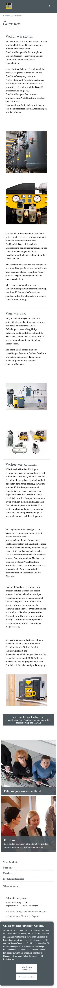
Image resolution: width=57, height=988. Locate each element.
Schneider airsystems (13, 16)
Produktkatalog (12, 886)
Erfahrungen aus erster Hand (22, 791)
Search (50, 6)
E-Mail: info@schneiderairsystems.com (27, 911)
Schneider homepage (12, 5)
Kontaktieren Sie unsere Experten (24, 916)
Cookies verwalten (26, 977)
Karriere (9, 840)
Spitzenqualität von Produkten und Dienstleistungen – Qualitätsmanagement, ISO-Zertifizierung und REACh (28, 720)
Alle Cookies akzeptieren (27, 968)
